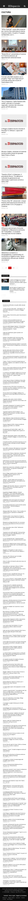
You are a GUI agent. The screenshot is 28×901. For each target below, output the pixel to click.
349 (13, 268)
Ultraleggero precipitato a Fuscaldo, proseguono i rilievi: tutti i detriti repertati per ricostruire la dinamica (15, 882)
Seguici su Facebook (21, 895)
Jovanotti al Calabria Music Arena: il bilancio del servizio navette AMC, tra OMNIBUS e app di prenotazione (14, 545)
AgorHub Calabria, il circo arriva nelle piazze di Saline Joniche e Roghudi (14, 865)
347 (6, 268)
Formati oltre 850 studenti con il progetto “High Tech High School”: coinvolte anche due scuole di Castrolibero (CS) (12, 79)
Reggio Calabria (11, 897)
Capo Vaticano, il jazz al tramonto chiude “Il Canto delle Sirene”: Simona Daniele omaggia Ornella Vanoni (14, 419)
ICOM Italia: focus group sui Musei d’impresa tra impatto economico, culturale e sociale (14, 642)
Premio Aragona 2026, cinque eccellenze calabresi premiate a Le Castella (13, 425)
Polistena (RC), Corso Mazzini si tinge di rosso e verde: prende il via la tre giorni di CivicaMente (13, 517)
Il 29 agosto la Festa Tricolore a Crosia (13, 809)
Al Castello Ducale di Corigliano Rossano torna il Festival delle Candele (13, 660)
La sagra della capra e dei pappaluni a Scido (14, 686)
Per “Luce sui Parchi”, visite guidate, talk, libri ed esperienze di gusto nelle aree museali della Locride (14, 580)
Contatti (6, 895)
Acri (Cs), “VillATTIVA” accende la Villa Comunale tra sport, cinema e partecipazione (14, 876)
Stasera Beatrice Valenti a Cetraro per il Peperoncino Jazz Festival (13, 682)
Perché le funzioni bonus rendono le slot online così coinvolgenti (13, 734)
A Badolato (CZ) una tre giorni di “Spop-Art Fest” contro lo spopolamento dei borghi (14, 500)
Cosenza (23, 897)
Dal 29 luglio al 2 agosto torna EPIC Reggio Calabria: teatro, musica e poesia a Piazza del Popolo (17, 289)
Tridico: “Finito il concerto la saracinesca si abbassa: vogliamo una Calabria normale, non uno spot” (14, 363)
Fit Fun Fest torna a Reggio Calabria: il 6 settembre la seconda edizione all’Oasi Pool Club (14, 394)
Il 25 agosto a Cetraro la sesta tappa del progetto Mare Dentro (13, 760)
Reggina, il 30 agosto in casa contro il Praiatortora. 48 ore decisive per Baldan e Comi (13, 551)
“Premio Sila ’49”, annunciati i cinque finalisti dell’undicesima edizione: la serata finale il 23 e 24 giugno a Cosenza (13, 203)
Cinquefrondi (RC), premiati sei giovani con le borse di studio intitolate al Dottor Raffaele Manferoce (14, 443)
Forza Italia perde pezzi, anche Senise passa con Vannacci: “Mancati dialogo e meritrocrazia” (14, 506)
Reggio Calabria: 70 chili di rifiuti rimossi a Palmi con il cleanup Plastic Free (13, 672)
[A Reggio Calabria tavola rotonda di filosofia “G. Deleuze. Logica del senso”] (14, 120)
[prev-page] (2, 268)
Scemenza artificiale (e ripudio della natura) (14, 305)
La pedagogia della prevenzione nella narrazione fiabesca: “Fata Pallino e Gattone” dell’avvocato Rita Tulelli (14, 793)
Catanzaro (18, 897)
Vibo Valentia (9, 899)
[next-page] (17, 268)
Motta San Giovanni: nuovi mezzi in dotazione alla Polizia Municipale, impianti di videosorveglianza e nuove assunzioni (15, 771)
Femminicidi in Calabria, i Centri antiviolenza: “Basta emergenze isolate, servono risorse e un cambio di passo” (14, 860)
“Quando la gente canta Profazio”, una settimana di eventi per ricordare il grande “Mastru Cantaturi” (14, 413)
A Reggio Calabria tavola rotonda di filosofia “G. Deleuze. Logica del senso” (13, 130)
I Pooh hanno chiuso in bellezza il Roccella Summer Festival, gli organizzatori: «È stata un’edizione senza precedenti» (14, 382)
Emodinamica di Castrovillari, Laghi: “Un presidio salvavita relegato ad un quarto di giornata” (13, 431)
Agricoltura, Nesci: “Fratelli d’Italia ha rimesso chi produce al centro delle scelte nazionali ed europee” (14, 637)
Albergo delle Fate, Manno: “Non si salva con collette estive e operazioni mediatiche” (14, 511)
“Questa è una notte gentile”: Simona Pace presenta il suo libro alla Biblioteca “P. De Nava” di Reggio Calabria (14, 534)
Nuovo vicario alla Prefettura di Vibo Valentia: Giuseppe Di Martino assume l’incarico (14, 368)
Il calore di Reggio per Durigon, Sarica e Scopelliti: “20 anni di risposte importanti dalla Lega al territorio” (18, 281)
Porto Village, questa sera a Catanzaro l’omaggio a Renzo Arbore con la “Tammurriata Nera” (12, 475)
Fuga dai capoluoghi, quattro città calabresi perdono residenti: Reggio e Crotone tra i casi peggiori (14, 437)
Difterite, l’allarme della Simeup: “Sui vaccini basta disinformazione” (14, 849)
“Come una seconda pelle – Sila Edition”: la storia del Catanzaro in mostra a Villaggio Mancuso (14, 310)
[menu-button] (4, 6)
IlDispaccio (5, 897)
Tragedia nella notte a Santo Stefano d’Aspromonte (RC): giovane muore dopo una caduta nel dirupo (14, 400)
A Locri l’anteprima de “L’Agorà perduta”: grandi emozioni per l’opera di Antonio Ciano (14, 539)
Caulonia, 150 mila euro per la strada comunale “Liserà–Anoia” (12, 557)
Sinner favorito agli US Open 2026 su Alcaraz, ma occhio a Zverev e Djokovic (14, 745)
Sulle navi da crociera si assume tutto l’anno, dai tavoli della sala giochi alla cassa (14, 631)
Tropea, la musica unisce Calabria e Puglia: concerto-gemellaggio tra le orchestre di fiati (14, 844)
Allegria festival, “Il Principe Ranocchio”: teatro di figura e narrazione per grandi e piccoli (13, 787)
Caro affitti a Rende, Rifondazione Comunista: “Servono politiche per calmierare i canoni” (14, 449)
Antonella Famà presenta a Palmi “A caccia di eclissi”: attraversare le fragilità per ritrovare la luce (15, 345)
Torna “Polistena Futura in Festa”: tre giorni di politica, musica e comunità (15, 854)
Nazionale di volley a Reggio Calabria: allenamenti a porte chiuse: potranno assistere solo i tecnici (12, 648)
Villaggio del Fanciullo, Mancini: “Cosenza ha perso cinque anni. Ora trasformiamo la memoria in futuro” (14, 487)
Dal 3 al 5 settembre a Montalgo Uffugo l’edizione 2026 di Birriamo (13, 698)
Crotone (4, 899)
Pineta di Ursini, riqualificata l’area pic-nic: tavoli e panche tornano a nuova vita (13, 574)
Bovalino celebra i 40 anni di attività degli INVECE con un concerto (13, 820)
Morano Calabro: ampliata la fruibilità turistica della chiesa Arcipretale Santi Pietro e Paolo (13, 153)
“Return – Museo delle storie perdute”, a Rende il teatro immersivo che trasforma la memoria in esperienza (14, 481)
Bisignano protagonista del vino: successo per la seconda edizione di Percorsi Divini (14, 523)
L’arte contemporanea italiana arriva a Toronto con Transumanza (12, 765)
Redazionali (5, 275)
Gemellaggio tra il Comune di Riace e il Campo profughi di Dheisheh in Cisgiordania (14, 708)
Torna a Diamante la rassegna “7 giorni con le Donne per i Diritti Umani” (14, 832)
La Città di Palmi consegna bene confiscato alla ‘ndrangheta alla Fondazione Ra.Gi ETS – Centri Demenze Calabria (14, 654)
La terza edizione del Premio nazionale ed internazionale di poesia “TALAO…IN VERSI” (14, 799)
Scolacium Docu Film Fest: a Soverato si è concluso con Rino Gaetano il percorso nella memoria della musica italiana (14, 388)
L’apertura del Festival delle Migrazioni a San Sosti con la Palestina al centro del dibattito (14, 776)
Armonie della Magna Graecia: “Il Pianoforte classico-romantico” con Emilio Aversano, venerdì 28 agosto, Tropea (14, 328)
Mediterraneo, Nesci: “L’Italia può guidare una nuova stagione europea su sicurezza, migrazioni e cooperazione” (14, 871)
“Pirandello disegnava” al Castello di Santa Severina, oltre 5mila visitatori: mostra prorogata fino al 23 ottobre (14, 407)
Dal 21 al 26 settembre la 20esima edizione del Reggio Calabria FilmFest (14, 755)
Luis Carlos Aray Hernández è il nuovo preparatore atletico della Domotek (12, 626)
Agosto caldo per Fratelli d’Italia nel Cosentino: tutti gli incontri (12, 721)
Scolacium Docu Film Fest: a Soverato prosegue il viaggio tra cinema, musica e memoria (13, 739)
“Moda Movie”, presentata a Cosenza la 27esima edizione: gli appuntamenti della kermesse (13, 55)
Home (2, 9)
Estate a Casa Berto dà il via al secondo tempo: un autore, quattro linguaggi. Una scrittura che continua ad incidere (13, 339)
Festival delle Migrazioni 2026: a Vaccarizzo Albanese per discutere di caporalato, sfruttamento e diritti (14, 620)
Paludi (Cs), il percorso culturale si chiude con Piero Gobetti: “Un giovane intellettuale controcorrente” (14, 468)
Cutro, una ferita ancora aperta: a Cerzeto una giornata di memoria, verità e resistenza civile (14, 357)
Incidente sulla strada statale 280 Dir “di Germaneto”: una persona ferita (13, 677)
